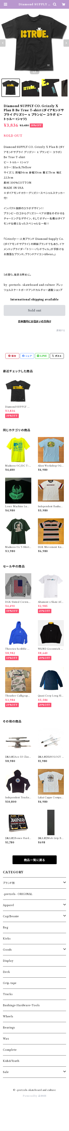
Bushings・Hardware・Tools (21, 1005)
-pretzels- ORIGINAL (18, 894)
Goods (7, 949)
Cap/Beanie (11, 916)
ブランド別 (9, 883)
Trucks (8, 994)
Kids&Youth (11, 1061)
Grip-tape (10, 983)
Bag (5, 927)
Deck (6, 972)
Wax (6, 1038)
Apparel (8, 905)
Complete (10, 1049)
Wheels (8, 1016)
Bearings (9, 1027)
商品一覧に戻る (34, 860)
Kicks (7, 938)
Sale (6, 1072)
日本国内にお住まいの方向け (34, 321)
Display (8, 960)
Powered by (30, 1096)
